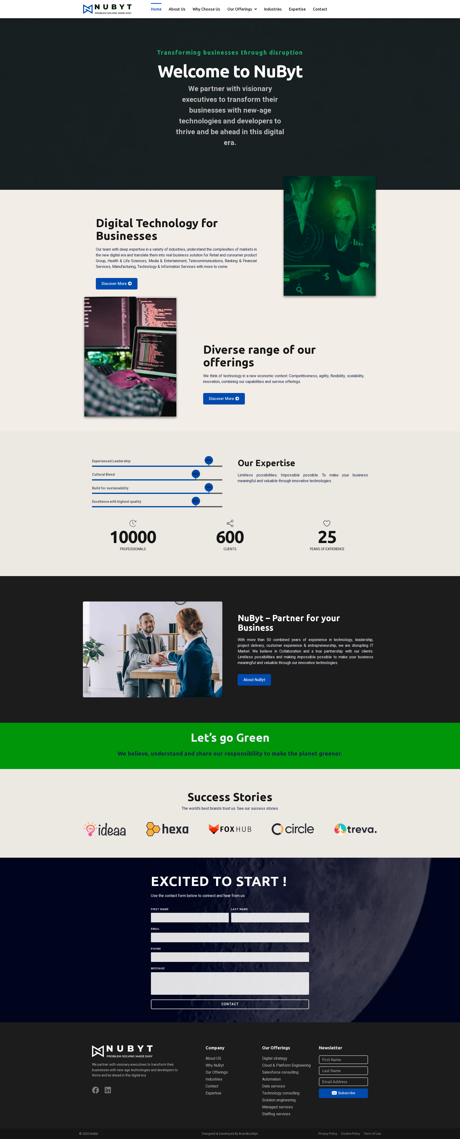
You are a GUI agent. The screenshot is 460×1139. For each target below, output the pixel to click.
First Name (160, 909)
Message (158, 969)
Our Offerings (239, 9)
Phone (156, 949)
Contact (320, 9)
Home (156, 9)
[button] (117, 283)
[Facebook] (95, 1090)
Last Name (239, 909)
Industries (273, 9)
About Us (177, 9)
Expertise (297, 9)
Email (155, 929)
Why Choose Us (206, 9)
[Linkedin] (107, 1090)
